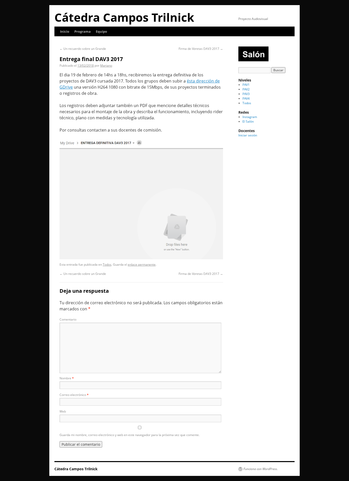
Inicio (64, 31)
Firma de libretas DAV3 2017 (201, 48)
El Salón (248, 121)
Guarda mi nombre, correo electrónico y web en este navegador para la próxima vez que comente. (130, 435)
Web (63, 411)
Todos (107, 264)
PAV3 (246, 94)
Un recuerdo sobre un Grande (83, 48)
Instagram (249, 117)
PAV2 (246, 89)
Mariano (106, 65)
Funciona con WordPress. (260, 469)
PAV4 (246, 98)
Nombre (67, 378)
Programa (82, 31)
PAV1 (246, 85)
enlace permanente (142, 264)
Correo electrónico (74, 395)
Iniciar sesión (247, 135)
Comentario (68, 319)
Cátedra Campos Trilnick (124, 17)
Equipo (101, 31)
